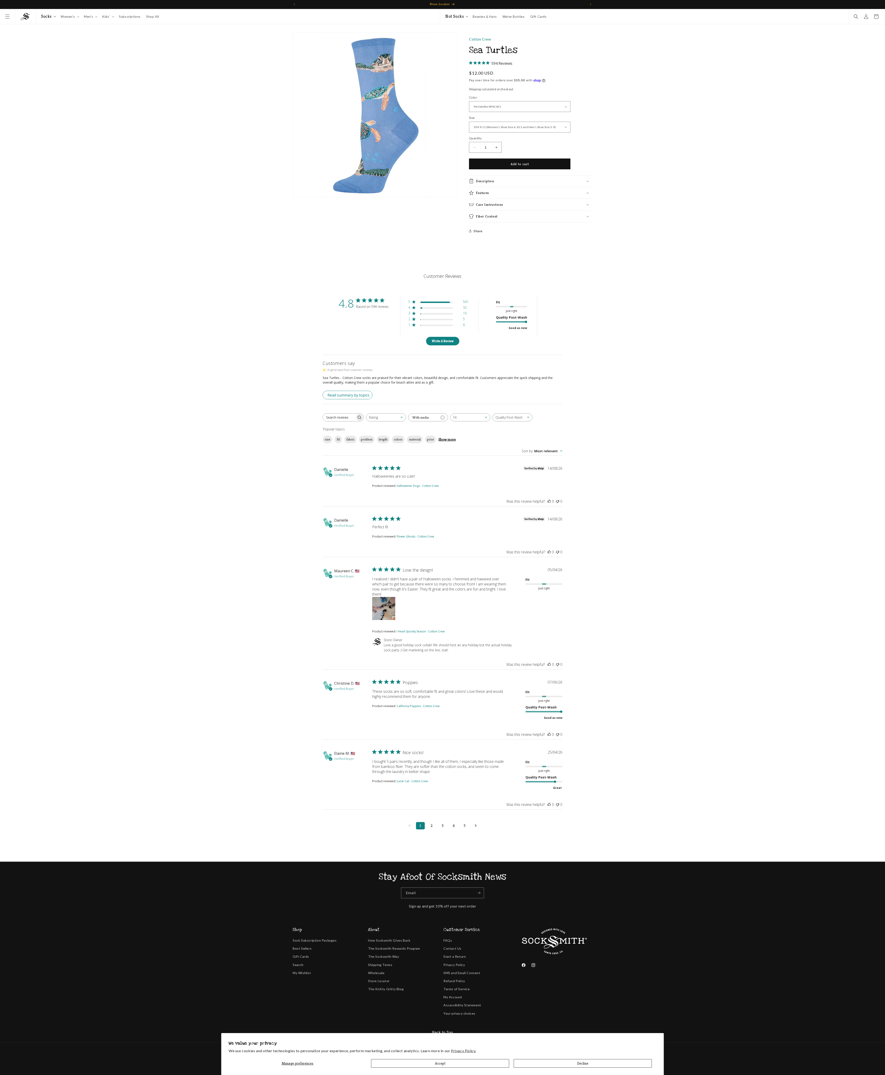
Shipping (475, 89)
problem (366, 439)
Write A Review (443, 341)
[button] (7, 17)
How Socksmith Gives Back (389, 940)
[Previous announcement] (294, 4)
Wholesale (376, 973)
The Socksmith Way (383, 956)
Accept (440, 1063)
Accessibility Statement (462, 1005)
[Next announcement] (591, 4)
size (327, 439)
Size (472, 118)
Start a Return (454, 956)
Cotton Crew (480, 39)
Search (298, 965)
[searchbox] (339, 417)
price (430, 439)
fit (338, 439)
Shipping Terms (380, 965)
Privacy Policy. (463, 1051)
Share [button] (478, 231)
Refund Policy (454, 981)
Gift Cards (301, 956)
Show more (447, 439)
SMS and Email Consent (461, 973)
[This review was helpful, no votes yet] (549, 501)
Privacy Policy (454, 965)
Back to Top (442, 1032)
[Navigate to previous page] (409, 825)
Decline (582, 1063)
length (383, 439)
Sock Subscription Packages (315, 940)
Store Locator (379, 981)
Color (473, 97)
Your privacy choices (459, 1013)
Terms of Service (456, 989)
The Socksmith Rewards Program (394, 948)
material (415, 439)
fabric (350, 439)
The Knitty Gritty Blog (386, 989)
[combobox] (386, 417)
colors (398, 439)
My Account (452, 997)
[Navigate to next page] (475, 825)
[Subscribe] (479, 892)
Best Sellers (302, 948)
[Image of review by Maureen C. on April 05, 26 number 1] (383, 608)
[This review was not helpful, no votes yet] (557, 501)
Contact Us (452, 948)
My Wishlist (302, 973)
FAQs (447, 940)
